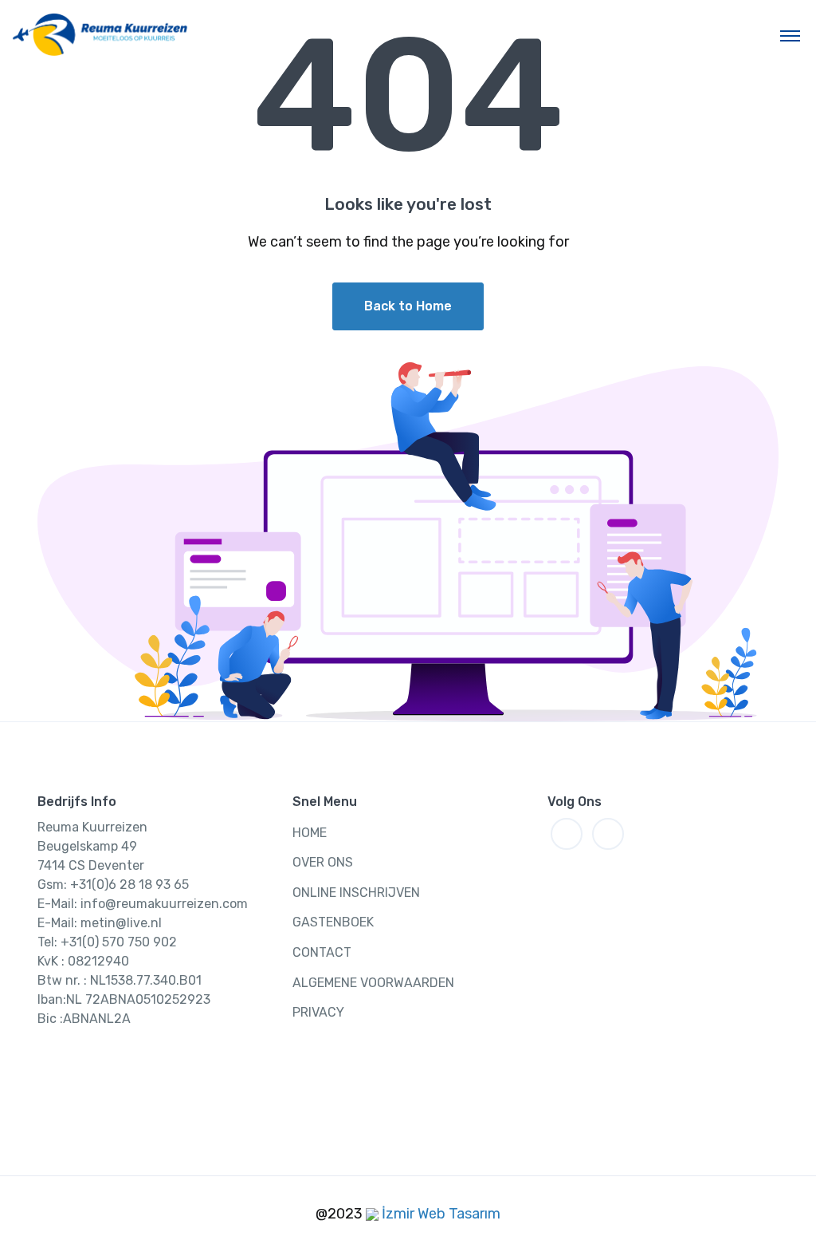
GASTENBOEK (333, 922)
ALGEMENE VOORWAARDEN (373, 982)
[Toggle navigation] (790, 35)
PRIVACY (318, 1012)
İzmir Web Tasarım (439, 1213)
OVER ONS (322, 862)
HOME (309, 832)
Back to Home (408, 306)
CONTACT (321, 952)
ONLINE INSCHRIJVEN (356, 892)
